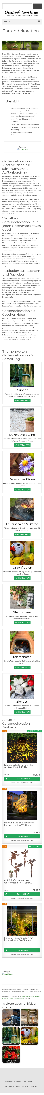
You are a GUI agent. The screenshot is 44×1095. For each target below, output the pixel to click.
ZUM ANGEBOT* (23, 779)
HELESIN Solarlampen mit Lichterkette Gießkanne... (18, 939)
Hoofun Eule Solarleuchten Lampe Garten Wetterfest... (19, 823)
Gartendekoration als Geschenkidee (25, 124)
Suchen (5, 2)
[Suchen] (37, 6)
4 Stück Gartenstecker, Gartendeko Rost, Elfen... (18, 881)
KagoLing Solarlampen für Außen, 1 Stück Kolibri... (18, 766)
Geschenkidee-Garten (22, 12)
